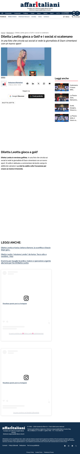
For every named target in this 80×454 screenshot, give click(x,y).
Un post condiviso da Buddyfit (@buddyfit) (26, 412)
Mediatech (10, 33)
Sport (52, 13)
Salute (45, 13)
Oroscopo (77, 17)
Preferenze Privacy (49, 452)
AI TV (58, 13)
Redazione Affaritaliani (15, 82)
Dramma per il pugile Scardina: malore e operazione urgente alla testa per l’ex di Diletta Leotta (26, 262)
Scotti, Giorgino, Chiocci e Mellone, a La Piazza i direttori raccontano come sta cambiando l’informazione (74, 108)
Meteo (67, 17)
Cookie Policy (38, 452)
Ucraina (33, 16)
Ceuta (40, 16)
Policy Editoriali (13, 445)
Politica (25, 13)
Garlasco (46, 16)
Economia (8, 13)
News (39, 13)
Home (3, 33)
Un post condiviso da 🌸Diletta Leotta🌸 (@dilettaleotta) (26, 333)
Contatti (4, 445)
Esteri (32, 13)
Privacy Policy (30, 452)
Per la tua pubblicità (33, 445)
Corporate (17, 13)
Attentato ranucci (23, 16)
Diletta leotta (8, 102)
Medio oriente (12, 16)
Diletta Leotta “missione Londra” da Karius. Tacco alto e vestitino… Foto (24, 255)
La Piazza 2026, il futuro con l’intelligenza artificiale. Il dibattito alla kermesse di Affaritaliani (74, 118)
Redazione (22, 445)
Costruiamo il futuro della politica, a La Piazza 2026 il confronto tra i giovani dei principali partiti (74, 87)
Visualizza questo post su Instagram (15, 303)
